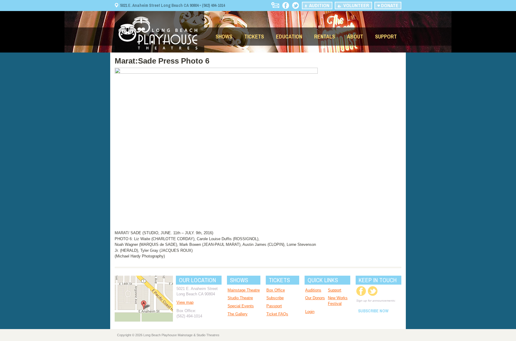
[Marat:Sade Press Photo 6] (216, 72)
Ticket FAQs (277, 314)
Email (275, 5)
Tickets (254, 36)
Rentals (324, 36)
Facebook (285, 5)
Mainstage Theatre (244, 290)
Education (289, 36)
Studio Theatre (240, 298)
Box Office (275, 290)
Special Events (241, 306)
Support (386, 36)
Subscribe (275, 298)
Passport (274, 306)
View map (185, 302)
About (355, 36)
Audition (318, 5)
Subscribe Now (373, 311)
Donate (389, 5)
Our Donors (315, 298)
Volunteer (355, 5)
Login (309, 311)
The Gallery (238, 314)
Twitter (295, 5)
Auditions (313, 290)
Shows (224, 36)
